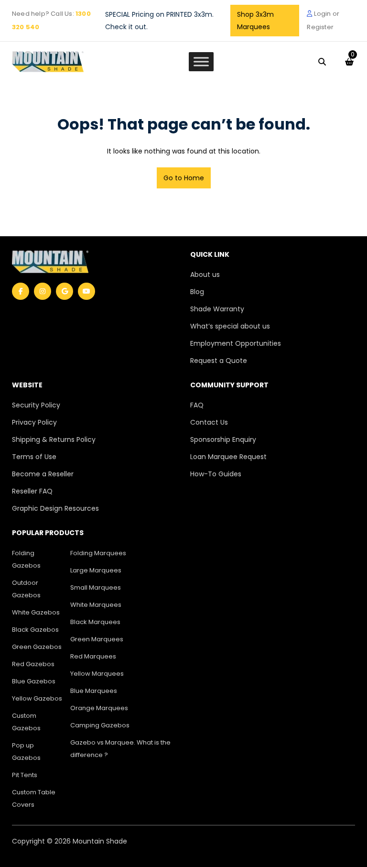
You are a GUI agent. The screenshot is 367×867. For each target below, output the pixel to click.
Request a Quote (218, 360)
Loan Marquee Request (228, 456)
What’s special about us (230, 326)
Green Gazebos (37, 646)
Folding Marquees (98, 553)
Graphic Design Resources (55, 508)
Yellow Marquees (97, 673)
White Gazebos (36, 612)
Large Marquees (95, 570)
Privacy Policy (34, 422)
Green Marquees (96, 639)
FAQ (197, 405)
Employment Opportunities (235, 343)
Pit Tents (24, 774)
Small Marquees (95, 587)
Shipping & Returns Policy (54, 439)
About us (205, 274)
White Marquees (95, 604)
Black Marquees (95, 621)
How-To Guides (215, 474)
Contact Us (209, 422)
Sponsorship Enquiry (223, 439)
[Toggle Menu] (201, 61)
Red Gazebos (33, 664)
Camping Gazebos (100, 725)
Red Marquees (93, 656)
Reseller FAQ (32, 491)
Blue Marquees (93, 690)
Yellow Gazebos (37, 698)
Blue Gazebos (33, 681)
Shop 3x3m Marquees (255, 21)
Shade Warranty (217, 309)
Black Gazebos (35, 629)
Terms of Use (34, 456)
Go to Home (183, 178)
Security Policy (36, 405)
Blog (197, 291)
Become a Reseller (43, 474)
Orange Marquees (99, 708)
